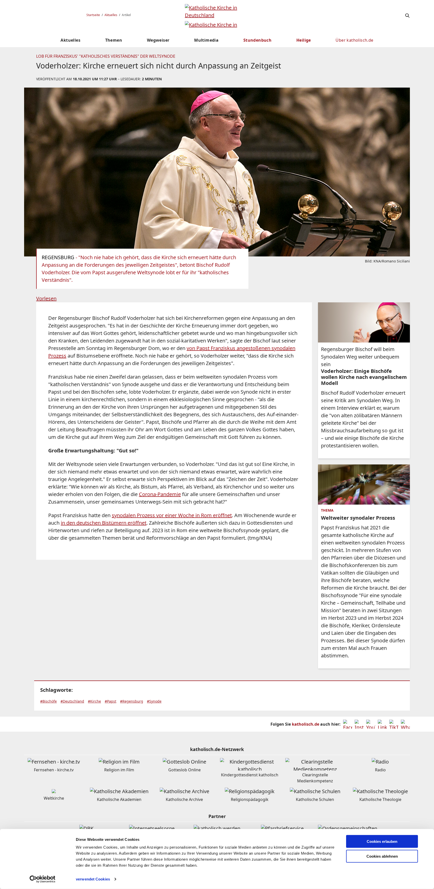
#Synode (154, 701)
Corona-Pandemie (160, 494)
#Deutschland (72, 701)
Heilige (303, 40)
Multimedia (206, 40)
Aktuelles (110, 15)
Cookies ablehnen (382, 856)
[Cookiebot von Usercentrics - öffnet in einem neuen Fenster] (43, 879)
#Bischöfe (48, 701)
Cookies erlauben (382, 841)
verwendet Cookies (93, 879)
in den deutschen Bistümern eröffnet (103, 522)
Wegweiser (158, 40)
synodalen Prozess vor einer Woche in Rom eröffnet (172, 515)
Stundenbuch (257, 40)
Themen (113, 40)
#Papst (110, 701)
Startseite (93, 15)
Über (354, 40)
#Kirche (94, 701)
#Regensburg (131, 701)
